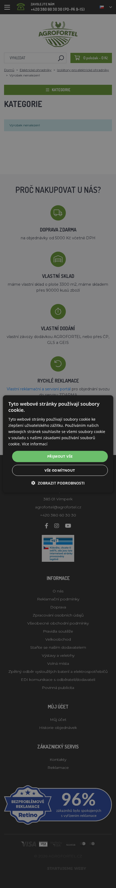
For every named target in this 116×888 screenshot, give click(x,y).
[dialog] (58, 444)
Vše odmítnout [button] (60, 470)
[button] (58, 483)
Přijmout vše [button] (60, 456)
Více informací (34, 443)
